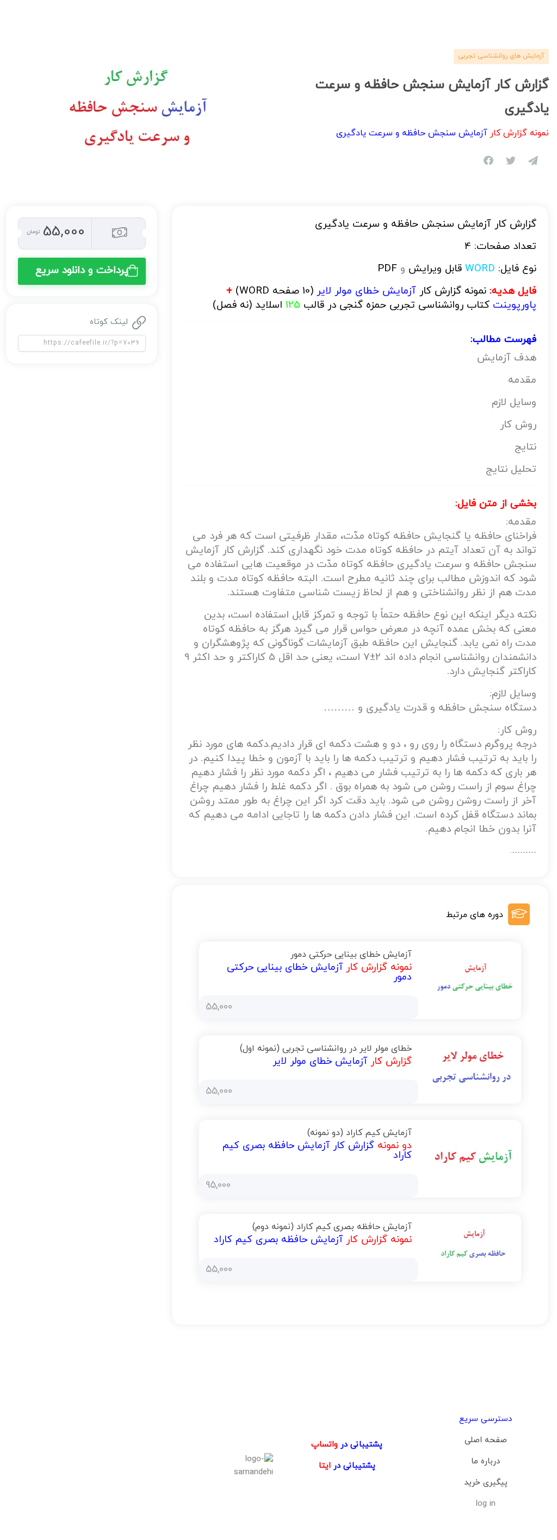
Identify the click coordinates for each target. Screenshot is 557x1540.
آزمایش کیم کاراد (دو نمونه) (359, 1133)
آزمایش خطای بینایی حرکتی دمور (351, 955)
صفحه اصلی (486, 1440)
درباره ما (485, 1461)
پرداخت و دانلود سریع (81, 270)
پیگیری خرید (486, 1482)
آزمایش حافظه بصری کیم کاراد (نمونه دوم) (332, 1227)
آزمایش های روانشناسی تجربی (501, 56)
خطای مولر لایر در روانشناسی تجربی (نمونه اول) (326, 1049)
